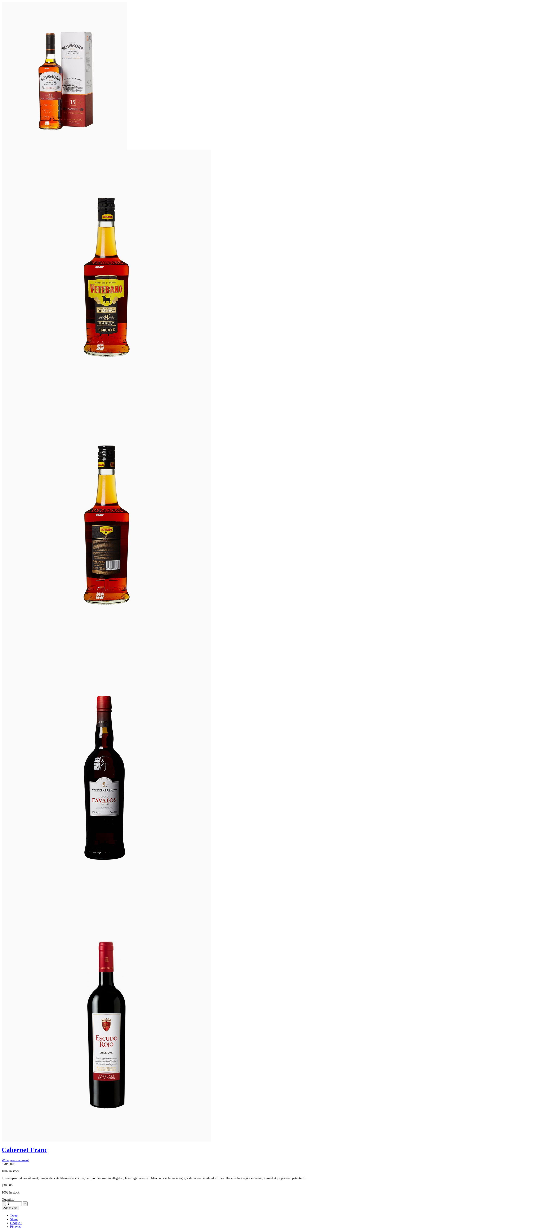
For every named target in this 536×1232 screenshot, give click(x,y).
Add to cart (10, 1208)
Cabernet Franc (24, 1150)
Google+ (16, 1223)
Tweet (14, 1215)
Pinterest (15, 1226)
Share (14, 1219)
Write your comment (15, 1160)
